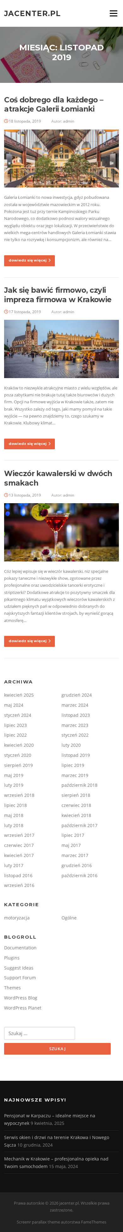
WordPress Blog (20, 998)
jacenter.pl (32, 13)
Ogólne (69, 918)
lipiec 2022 (15, 735)
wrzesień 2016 (19, 885)
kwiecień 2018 (76, 815)
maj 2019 (13, 775)
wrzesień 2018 (19, 795)
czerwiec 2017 (19, 845)
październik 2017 (79, 825)
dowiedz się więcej (28, 260)
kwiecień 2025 (19, 695)
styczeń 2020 (17, 755)
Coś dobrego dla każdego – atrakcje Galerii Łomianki (53, 104)
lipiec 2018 (15, 805)
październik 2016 (79, 875)
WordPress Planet (22, 1008)
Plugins (12, 958)
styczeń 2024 (17, 715)
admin (68, 121)
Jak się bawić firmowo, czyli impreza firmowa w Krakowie (57, 295)
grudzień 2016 (77, 865)
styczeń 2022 (75, 735)
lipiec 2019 (73, 765)
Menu (113, 13)
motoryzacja (17, 918)
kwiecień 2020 (19, 745)
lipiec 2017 (73, 835)
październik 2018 (79, 785)
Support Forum (20, 978)
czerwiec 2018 (76, 805)
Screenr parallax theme (38, 1222)
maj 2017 (71, 845)
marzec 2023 (75, 725)
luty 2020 (71, 745)
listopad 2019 (76, 755)
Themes (12, 988)
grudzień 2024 (77, 695)
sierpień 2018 (76, 795)
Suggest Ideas (18, 968)
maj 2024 (13, 705)
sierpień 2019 (18, 765)
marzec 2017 (75, 855)
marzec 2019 (75, 775)
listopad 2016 (18, 875)
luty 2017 (13, 865)
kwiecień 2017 (19, 855)
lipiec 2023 (15, 725)
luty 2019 (13, 785)
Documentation (20, 948)
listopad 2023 (76, 715)
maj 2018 (13, 815)
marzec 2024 (75, 705)
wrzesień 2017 (19, 835)
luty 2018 (13, 825)
